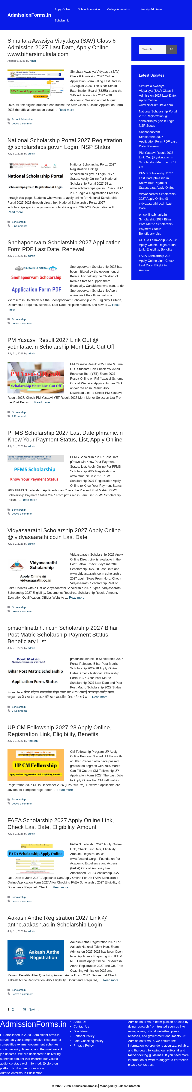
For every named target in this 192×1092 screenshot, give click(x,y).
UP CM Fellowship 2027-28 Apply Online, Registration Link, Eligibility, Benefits (158, 244)
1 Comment (19, 416)
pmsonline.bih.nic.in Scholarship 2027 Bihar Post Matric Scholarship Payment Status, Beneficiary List (63, 634)
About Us (80, 1022)
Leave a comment (22, 123)
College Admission (118, 9)
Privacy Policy (84, 1045)
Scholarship (62, 20)
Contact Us (81, 1026)
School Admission (89, 9)
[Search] (171, 49)
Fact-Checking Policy (89, 1041)
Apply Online (62, 9)
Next (34, 1009)
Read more (66, 110)
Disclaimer (81, 1031)
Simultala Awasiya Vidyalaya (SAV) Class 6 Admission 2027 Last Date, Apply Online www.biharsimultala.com (62, 47)
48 (24, 1009)
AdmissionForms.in (29, 15)
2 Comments (19, 225)
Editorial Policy (84, 1036)
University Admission (150, 9)
